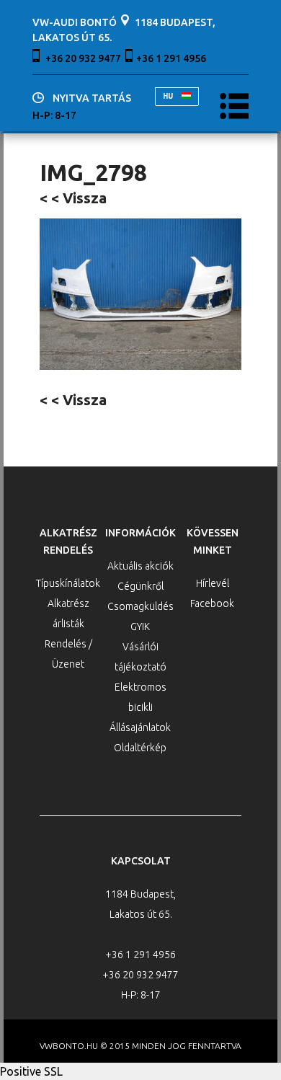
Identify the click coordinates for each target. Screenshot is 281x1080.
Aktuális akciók (140, 566)
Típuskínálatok (68, 583)
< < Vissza (73, 198)
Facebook (212, 603)
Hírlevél (212, 583)
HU (168, 96)
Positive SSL (31, 1071)
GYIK (140, 626)
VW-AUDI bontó (74, 22)
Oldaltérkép (140, 747)
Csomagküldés (140, 606)
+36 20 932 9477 (83, 58)
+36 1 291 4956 (171, 58)
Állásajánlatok (140, 727)
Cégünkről (140, 586)
